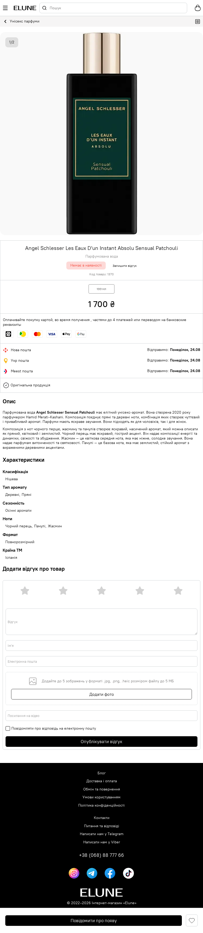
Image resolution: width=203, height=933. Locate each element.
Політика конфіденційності (101, 805)
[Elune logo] (25, 8)
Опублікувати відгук (101, 741)
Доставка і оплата (101, 781)
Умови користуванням (101, 797)
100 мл (101, 289)
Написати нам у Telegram (101, 834)
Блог (102, 773)
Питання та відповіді (101, 826)
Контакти (101, 818)
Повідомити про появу (94, 920)
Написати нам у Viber (101, 842)
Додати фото (101, 694)
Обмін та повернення (101, 789)
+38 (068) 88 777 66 (101, 855)
